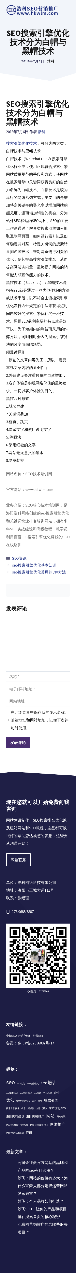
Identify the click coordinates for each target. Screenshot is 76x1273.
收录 (23, 1108)
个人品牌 (47, 1093)
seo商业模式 (33, 1083)
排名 (40, 1100)
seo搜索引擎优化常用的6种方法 (39, 572)
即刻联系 (18, 859)
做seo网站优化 (23, 1100)
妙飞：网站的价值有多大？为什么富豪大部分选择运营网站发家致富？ (43, 1186)
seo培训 (49, 1083)
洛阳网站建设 (15, 1116)
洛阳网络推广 (35, 1116)
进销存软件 (25, 1036)
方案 (38, 1108)
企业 (57, 1093)
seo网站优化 (26, 1093)
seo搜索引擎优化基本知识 (34, 565)
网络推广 (57, 1124)
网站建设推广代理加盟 (17, 1125)
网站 (50, 1116)
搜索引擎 (51, 1100)
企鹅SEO (11, 1036)
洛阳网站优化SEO (54, 1108)
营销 (29, 1132)
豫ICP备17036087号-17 (36, 1043)
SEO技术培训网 (38, 474)
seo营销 (37, 1093)
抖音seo (38, 1036)
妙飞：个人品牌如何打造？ (41, 1201)
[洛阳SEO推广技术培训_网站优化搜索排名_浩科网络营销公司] (32, 9)
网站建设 (61, 1116)
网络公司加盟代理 (39, 1125)
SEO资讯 (19, 558)
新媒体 (31, 1108)
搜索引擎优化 (12, 1108)
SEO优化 (21, 1083)
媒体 (34, 1100)
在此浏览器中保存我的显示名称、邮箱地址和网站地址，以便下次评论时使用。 (40, 720)
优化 (10, 1100)
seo (10, 1082)
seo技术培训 (12, 1093)
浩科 (51, 61)
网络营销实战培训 (15, 1133)
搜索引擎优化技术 (21, 143)
